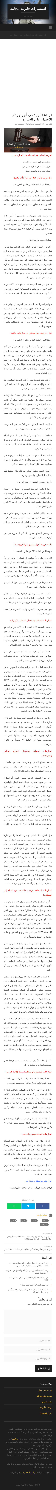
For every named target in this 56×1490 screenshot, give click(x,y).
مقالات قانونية (42, 1215)
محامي (15, 1439)
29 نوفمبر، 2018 (46, 124)
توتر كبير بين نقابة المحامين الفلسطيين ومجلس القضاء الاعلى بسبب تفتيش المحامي (28, 1264)
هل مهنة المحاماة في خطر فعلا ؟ (34, 1285)
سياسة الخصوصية (28, 1472)
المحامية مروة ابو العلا (33, 124)
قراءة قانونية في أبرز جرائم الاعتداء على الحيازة (32, 117)
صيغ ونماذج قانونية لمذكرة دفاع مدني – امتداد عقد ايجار (28, 1248)
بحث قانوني (47, 1401)
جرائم (34, 1221)
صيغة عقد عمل (45, 1390)
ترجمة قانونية (46, 1407)
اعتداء (45, 1221)
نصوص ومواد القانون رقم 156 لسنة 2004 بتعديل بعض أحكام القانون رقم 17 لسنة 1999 (29, 1236)
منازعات (44, 1224)
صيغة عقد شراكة (44, 1396)
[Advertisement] (28, 81)
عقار (12, 1221)
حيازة (23, 1221)
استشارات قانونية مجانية (28, 9)
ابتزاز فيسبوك (46, 1413)
